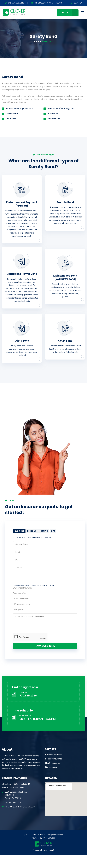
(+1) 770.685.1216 (16, 3)
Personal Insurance (53, 759)
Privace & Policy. (40, 850)
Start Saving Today (45, 646)
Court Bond (65, 340)
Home (36, 41)
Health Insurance (52, 763)
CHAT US (64, 12)
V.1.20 (51, 850)
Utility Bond (21, 340)
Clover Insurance (38, 834)
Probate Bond (65, 202)
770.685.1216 (28, 695)
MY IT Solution (48, 838)
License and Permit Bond (21, 274)
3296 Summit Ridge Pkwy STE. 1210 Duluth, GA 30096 (16, 795)
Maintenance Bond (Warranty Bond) (65, 277)
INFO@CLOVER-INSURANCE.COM (49, 3)
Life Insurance (51, 767)
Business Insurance (53, 754)
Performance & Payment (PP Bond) (21, 204)
